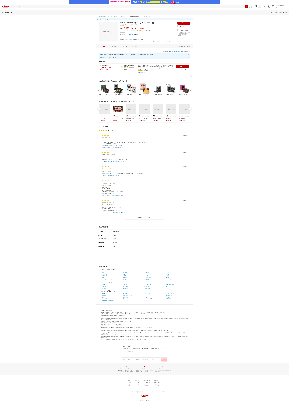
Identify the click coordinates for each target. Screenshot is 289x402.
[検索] (246, 6)
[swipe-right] (190, 90)
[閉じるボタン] (191, 19)
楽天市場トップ (101, 16)
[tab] (104, 46)
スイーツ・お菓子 (109, 16)
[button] (255, 6)
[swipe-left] (98, 90)
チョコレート (117, 16)
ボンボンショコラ (124, 16)
